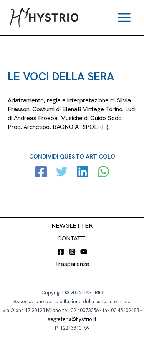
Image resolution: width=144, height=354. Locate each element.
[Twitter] (62, 172)
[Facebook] (41, 172)
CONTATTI (72, 238)
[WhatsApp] (103, 172)
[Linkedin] (82, 172)
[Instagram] (72, 251)
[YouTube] (83, 251)
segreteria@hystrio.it (72, 319)
